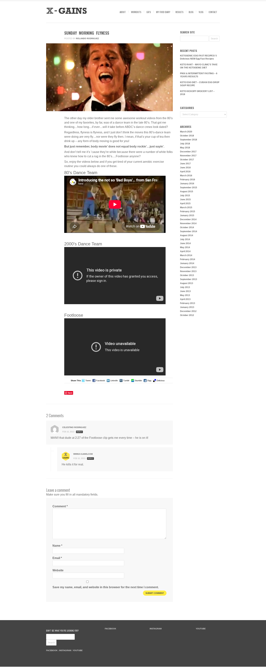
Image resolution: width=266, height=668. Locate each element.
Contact (213, 12)
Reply (79, 432)
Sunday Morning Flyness (86, 33)
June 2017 (185, 163)
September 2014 (188, 231)
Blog (191, 12)
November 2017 (188, 155)
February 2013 (187, 303)
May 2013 (185, 295)
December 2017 (188, 151)
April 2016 (185, 171)
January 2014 (187, 263)
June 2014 (185, 243)
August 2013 (186, 283)
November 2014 (188, 223)
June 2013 (185, 291)
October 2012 (187, 315)
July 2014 (185, 239)
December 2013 (188, 267)
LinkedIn (114, 380)
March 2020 (186, 131)
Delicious (161, 380)
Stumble (138, 380)
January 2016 (187, 183)
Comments (52, 135)
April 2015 (185, 203)
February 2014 (187, 259)
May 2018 (185, 147)
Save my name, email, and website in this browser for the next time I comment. (105, 587)
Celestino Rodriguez (74, 427)
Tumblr (126, 380)
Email (57, 558)
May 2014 (185, 247)
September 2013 (188, 279)
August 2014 (186, 235)
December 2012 (188, 311)
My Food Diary (163, 12)
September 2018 (188, 139)
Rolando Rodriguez (87, 38)
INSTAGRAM (65, 650)
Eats (149, 12)
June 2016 (185, 167)
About (123, 12)
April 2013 (185, 299)
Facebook (100, 380)
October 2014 (187, 227)
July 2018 (185, 143)
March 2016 (186, 175)
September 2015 (188, 187)
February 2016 (187, 179)
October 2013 (187, 275)
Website (58, 570)
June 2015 (185, 199)
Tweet (88, 380)
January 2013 (187, 307)
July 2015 (185, 195)
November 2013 (188, 271)
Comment (60, 506)
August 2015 (186, 191)
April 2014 (185, 251)
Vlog (201, 12)
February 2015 (187, 211)
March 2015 (186, 207)
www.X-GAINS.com (83, 454)
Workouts (136, 12)
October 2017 (187, 159)
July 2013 (185, 287)
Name (57, 545)
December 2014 (188, 219)
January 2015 (187, 215)
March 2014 (186, 255)
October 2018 (187, 135)
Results (179, 12)
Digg (149, 380)
